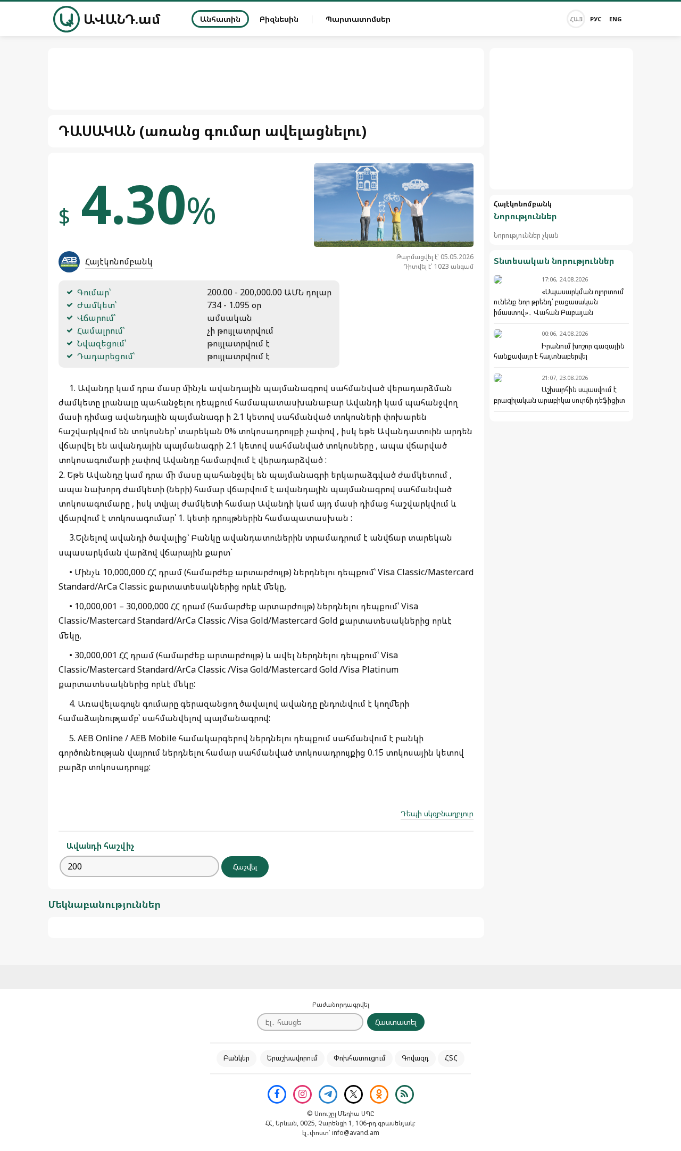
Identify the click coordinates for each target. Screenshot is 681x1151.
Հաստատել (396, 1022)
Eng (615, 19)
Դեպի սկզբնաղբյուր (437, 813)
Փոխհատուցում (360, 1058)
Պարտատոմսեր (358, 19)
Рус (596, 19)
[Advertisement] (561, 118)
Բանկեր (236, 1058)
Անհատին (220, 19)
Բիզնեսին (279, 19)
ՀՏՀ (451, 1058)
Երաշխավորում (292, 1058)
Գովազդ (415, 1058)
